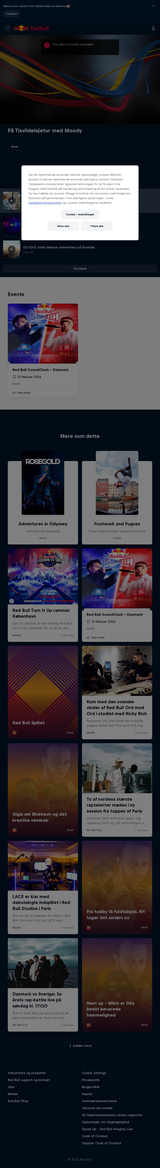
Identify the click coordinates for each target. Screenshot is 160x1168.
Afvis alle (63, 226)
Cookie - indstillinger (80, 214)
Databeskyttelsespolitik (44, 202)
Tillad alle (96, 226)
